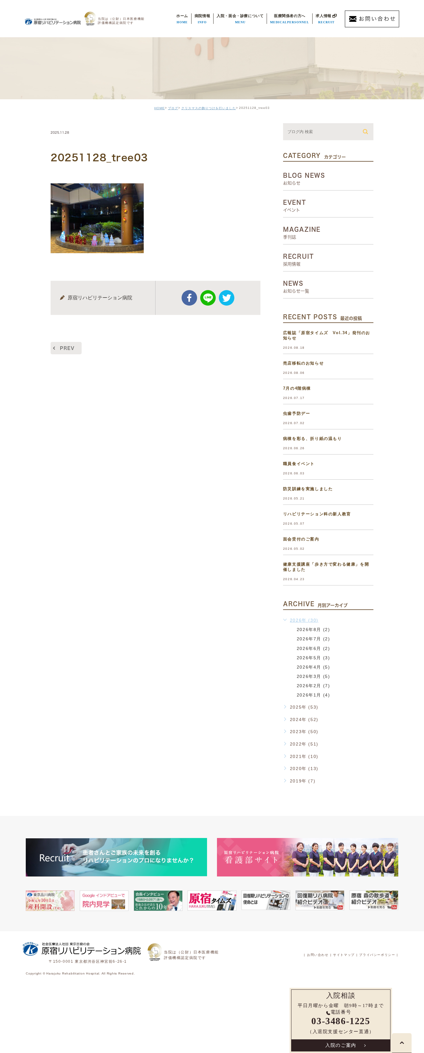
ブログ (173, 108)
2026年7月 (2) (313, 638)
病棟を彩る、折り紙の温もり (312, 438)
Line (208, 298)
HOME (159, 108)
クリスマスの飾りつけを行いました (208, 108)
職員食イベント (299, 463)
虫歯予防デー (296, 413)
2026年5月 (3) (313, 657)
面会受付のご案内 (301, 539)
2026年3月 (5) (313, 676)
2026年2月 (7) (313, 685)
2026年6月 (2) (313, 648)
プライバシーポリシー (377, 955)
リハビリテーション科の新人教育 (317, 514)
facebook (189, 298)
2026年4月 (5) (313, 666)
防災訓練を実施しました (308, 488)
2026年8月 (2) (313, 629)
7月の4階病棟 (297, 388)
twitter (226, 298)
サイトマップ (344, 955)
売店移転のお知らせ (303, 363)
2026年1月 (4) (313, 694)
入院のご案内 (340, 1045)
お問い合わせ (318, 955)
